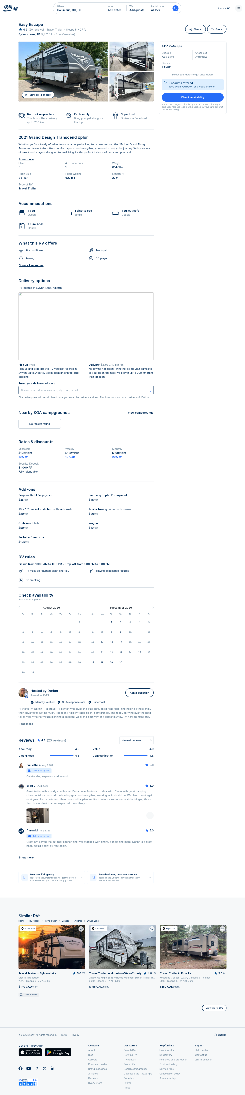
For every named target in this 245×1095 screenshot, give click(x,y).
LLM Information (203, 1059)
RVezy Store (95, 1082)
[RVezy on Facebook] (20, 1068)
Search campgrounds (136, 1068)
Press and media (97, 1064)
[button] (79, 8)
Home (21, 921)
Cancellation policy (170, 1073)
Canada (65, 921)
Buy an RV (129, 1064)
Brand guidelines (97, 1068)
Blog (90, 1054)
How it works (167, 1050)
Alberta (78, 921)
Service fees (167, 1068)
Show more (26, 159)
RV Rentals (130, 1059)
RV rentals (35, 921)
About (91, 1050)
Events (127, 1082)
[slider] (22, 30)
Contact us (201, 1054)
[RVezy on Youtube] (28, 1068)
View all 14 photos (40, 94)
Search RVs (130, 1050)
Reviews (93, 1078)
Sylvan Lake (93, 921)
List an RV (224, 8)
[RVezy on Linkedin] (52, 1068)
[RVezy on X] (44, 1068)
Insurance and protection (173, 1059)
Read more (26, 723)
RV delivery (166, 1054)
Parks (127, 1087)
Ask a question (139, 692)
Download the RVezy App (138, 1073)
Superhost (129, 1078)
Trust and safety (169, 1064)
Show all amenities (31, 265)
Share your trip (168, 1078)
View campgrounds (140, 412)
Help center (201, 1050)
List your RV (130, 1054)
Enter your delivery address (36, 383)
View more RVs (214, 1008)
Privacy (75, 1034)
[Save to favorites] (81, 929)
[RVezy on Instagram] (36, 1068)
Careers (92, 1059)
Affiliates (93, 1073)
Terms (64, 1034)
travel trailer (51, 921)
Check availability (192, 97)
